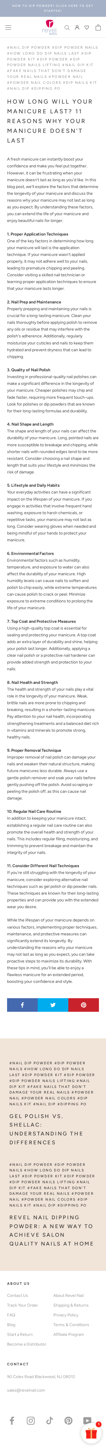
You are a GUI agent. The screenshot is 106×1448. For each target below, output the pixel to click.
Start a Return (20, 1334)
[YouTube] (87, 1420)
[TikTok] (50, 1420)
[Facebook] (12, 1420)
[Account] (77, 27)
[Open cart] (98, 27)
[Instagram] (31, 1420)
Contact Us (17, 1295)
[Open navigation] (8, 27)
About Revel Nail (68, 1295)
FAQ (11, 1315)
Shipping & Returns (71, 1305)
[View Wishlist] (87, 27)
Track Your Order (22, 1305)
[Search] (67, 27)
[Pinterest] (68, 1420)
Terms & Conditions (71, 1324)
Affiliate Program (68, 1334)
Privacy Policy (65, 1315)
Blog (11, 1324)
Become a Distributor (26, 1344)
